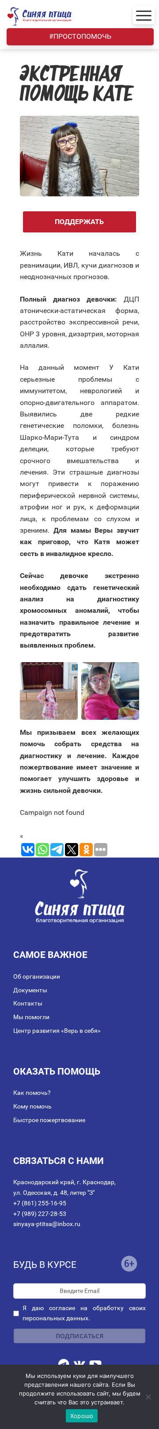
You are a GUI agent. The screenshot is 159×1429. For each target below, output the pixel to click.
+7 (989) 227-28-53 (39, 1213)
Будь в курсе (44, 1265)
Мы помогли (31, 1016)
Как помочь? (32, 1092)
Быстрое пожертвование (49, 1119)
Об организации (36, 976)
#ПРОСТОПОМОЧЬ (80, 36)
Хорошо (82, 1415)
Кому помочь (32, 1106)
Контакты (27, 1003)
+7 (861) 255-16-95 (39, 1203)
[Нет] (148, 1396)
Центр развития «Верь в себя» (57, 1030)
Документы (30, 990)
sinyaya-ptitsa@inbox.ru (46, 1223)
